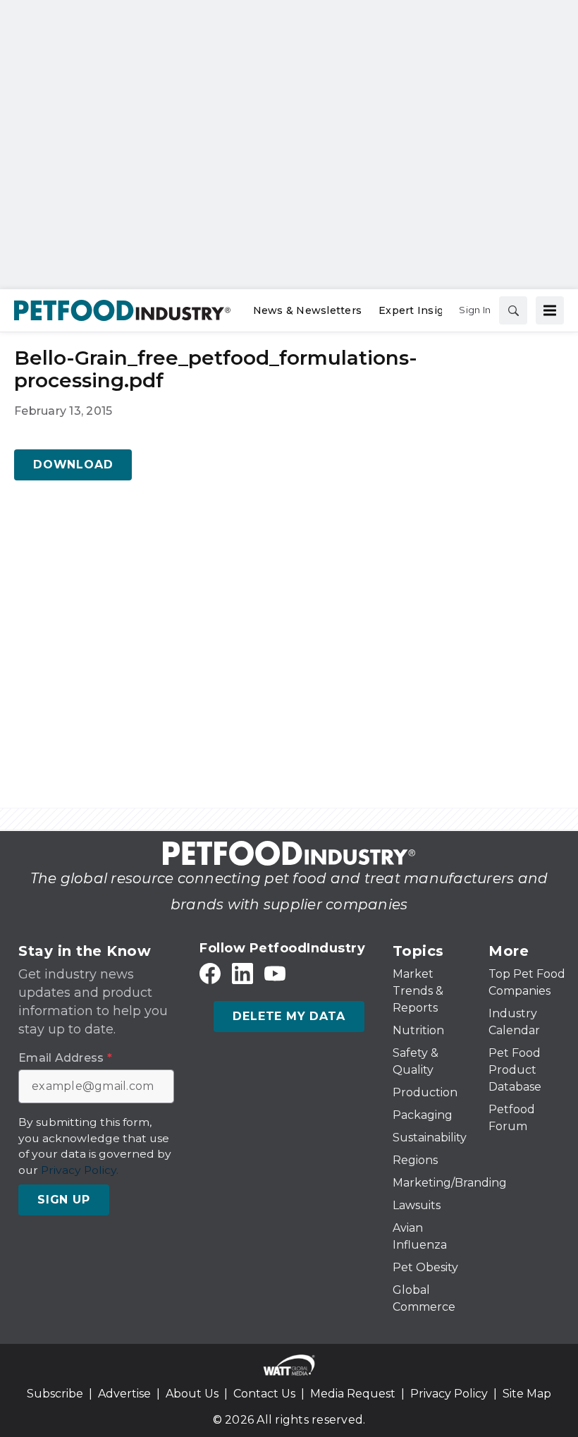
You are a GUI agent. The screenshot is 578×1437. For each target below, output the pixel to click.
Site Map (527, 1393)
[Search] (513, 310)
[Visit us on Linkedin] (242, 974)
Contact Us (264, 1393)
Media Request (352, 1393)
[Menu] (550, 310)
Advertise (124, 1393)
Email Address (65, 1058)
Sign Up (63, 1199)
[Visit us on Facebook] (210, 974)
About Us (192, 1393)
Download (73, 464)
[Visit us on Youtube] (274, 974)
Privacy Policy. (79, 1170)
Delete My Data (289, 1016)
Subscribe (55, 1393)
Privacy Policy (449, 1393)
